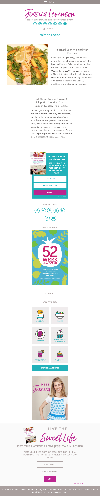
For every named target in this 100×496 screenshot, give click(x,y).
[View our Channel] (60, 24)
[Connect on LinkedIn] (55, 24)
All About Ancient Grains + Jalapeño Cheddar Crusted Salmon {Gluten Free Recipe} (51, 102)
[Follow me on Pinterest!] (45, 24)
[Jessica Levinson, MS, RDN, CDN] (50, 15)
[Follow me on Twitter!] (40, 24)
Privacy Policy (62, 196)
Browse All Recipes (50, 368)
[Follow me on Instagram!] (50, 24)
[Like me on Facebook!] (35, 24)
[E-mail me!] (65, 24)
